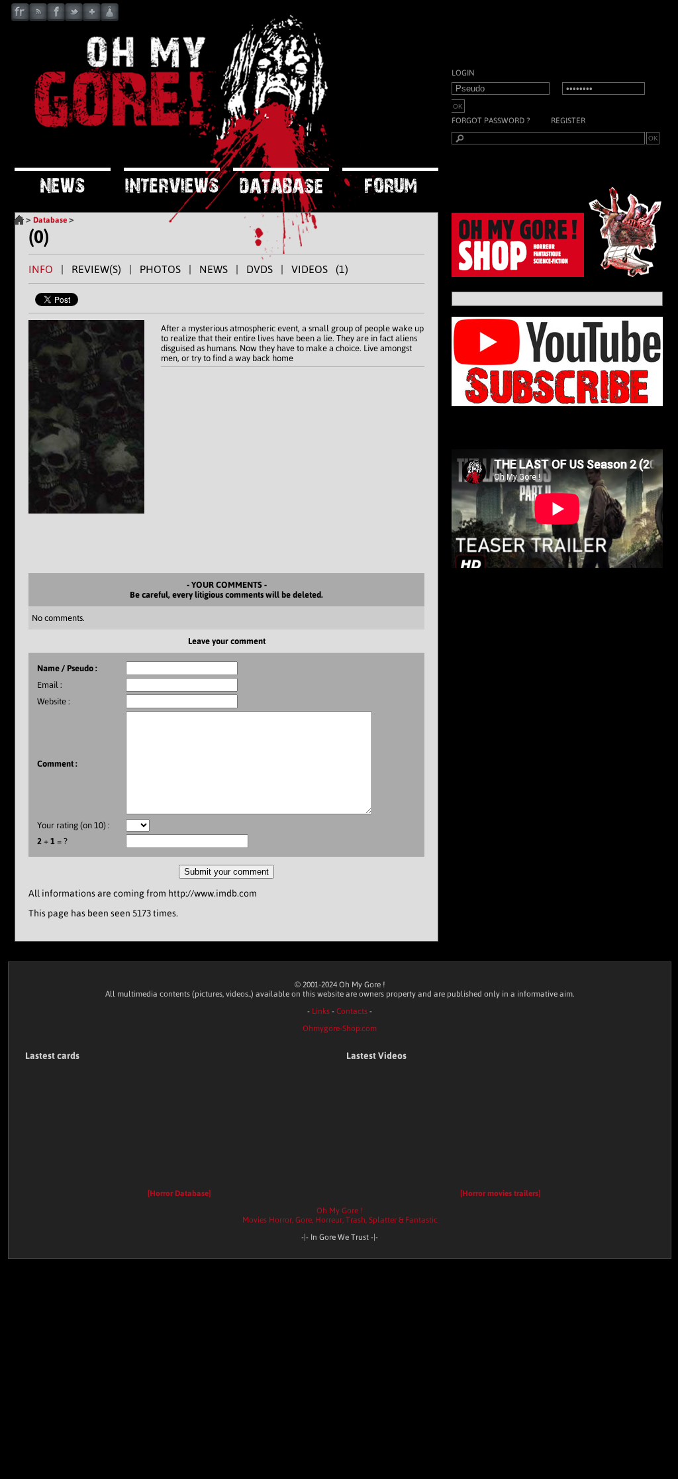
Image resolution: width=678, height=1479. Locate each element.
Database (50, 220)
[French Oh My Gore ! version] (20, 18)
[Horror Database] (179, 1193)
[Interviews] (172, 181)
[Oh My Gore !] (19, 220)
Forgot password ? (491, 120)
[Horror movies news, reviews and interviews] (180, 149)
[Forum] (390, 181)
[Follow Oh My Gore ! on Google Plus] (92, 18)
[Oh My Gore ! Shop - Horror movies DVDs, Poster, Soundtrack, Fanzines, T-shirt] (561, 273)
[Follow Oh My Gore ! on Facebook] (56, 18)
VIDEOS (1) (319, 269)
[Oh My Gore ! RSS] (38, 18)
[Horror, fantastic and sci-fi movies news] (63, 181)
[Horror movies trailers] (500, 1193)
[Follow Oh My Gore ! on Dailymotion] (110, 18)
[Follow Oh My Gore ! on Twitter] (74, 18)
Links (321, 1011)
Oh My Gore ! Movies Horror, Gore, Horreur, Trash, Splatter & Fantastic (340, 1215)
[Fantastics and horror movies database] (281, 181)
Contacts (351, 1011)
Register (568, 120)
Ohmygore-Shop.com (340, 1028)
